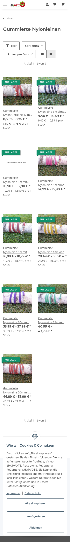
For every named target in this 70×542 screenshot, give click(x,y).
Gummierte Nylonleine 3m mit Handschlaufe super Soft (16, 180)
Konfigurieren (36, 516)
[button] (47, 4)
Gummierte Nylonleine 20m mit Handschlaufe (16, 390)
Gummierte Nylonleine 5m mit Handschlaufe (15, 250)
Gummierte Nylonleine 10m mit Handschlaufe (16, 320)
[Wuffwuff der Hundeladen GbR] (17, 4)
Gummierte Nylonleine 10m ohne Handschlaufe (52, 250)
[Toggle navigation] (5, 2)
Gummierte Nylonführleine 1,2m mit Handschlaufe (16, 113)
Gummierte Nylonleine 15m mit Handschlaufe (51, 320)
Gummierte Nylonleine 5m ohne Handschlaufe (51, 183)
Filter (13, 46)
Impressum (13, 493)
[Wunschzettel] (55, 4)
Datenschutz (32, 493)
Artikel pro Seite (18, 54)
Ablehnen (35, 527)
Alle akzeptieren (35, 503)
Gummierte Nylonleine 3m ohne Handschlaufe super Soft (51, 110)
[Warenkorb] (63, 4)
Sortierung (32, 46)
